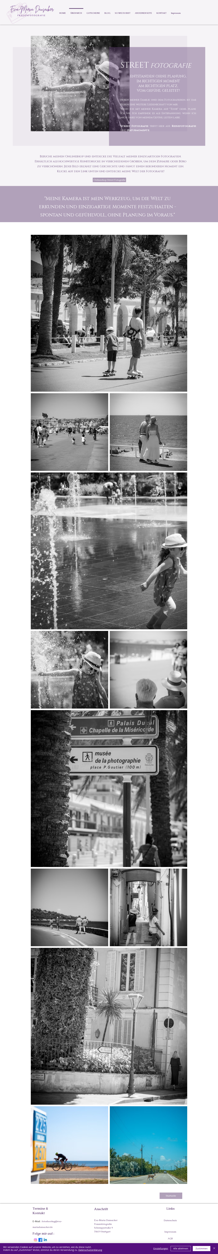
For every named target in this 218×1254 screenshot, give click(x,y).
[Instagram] (35, 1240)
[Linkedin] (45, 1240)
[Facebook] (40, 1240)
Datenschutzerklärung (90, 1249)
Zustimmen (201, 1248)
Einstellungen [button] (160, 1248)
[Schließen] (214, 1248)
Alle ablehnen (180, 1248)
